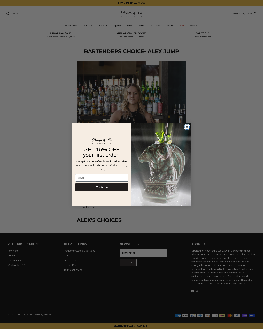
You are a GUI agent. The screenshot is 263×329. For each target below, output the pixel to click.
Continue (102, 187)
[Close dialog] (187, 127)
